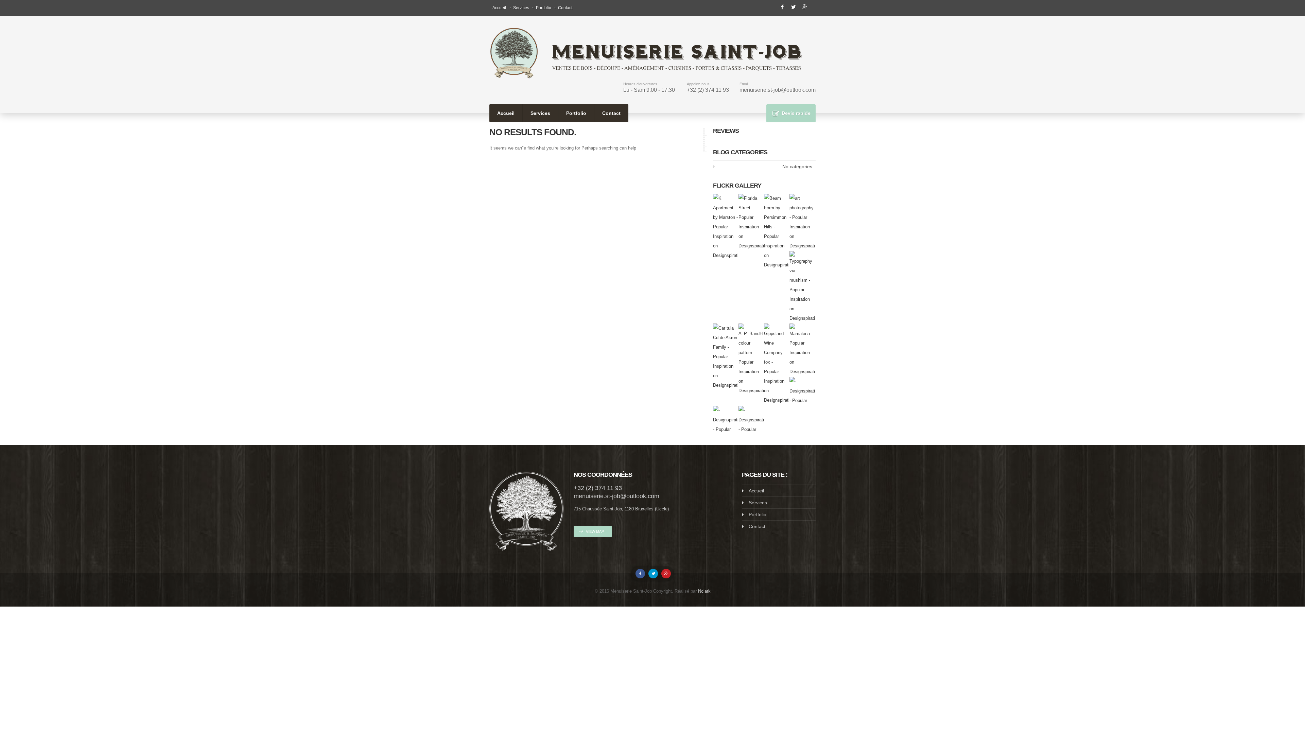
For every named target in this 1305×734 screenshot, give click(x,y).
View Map (595, 531)
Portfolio (543, 7)
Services (521, 7)
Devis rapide (796, 113)
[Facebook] (640, 573)
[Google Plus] (666, 573)
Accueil (499, 7)
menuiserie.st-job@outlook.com (778, 90)
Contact (565, 7)
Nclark (704, 591)
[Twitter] (653, 573)
